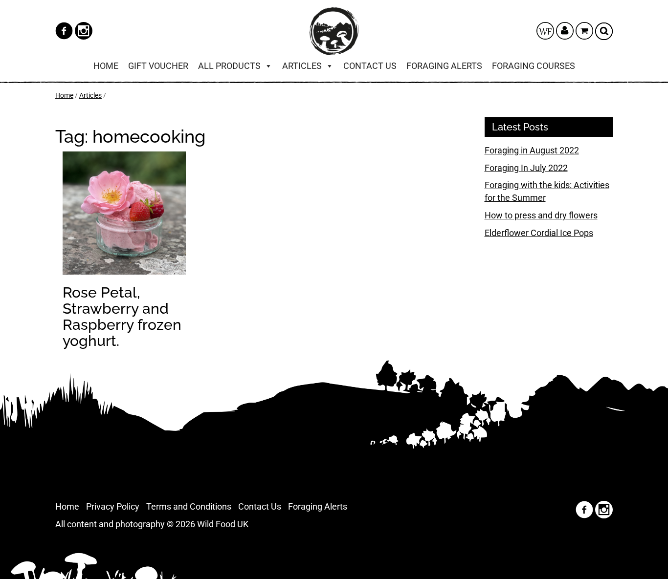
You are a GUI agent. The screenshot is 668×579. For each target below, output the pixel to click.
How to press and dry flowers (541, 215)
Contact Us (370, 66)
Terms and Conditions (188, 506)
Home (105, 66)
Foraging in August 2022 (532, 150)
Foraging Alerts (444, 66)
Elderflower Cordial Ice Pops (539, 233)
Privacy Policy (112, 506)
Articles (302, 66)
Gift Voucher (158, 66)
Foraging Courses (533, 66)
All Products (229, 66)
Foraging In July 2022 (526, 168)
